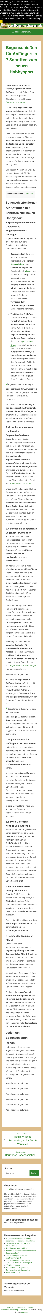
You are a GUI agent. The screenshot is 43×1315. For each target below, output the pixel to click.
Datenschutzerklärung (9, 1310)
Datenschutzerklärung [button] (30, 18)
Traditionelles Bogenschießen (17, 1248)
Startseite (23, 1310)
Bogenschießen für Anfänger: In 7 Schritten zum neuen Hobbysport (21, 59)
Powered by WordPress (16, 1307)
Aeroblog (24, 1312)
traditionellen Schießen (20, 483)
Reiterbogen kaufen (13, 1272)
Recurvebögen (17, 264)
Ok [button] (1, 21)
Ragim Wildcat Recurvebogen (23, 665)
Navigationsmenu (23, 32)
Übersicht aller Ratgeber (17, 102)
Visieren (28, 271)
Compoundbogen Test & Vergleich (19, 1260)
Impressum (31, 1307)
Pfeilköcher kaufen (13, 1265)
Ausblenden (28, 194)
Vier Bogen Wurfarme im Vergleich (19, 1263)
